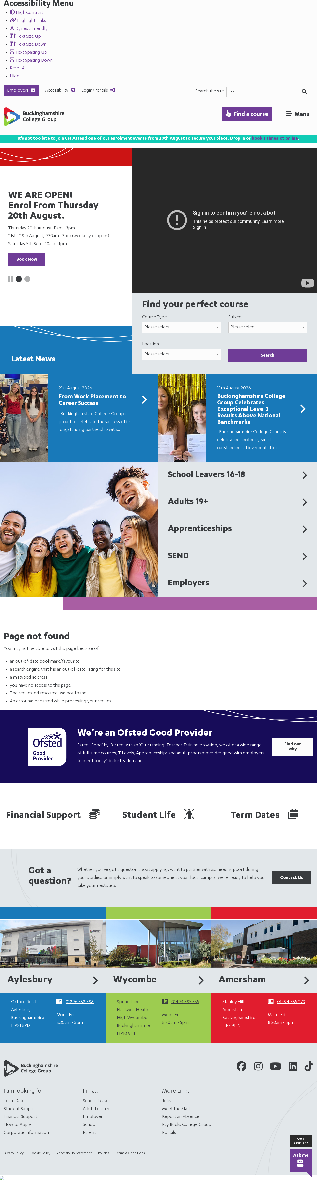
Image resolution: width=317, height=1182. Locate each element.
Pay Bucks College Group (186, 1124)
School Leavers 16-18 (206, 475)
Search (267, 355)
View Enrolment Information (45, 233)
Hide (14, 76)
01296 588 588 (80, 1002)
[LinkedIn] (293, 1068)
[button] (19, 279)
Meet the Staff (176, 1109)
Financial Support (44, 816)
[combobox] (262, 92)
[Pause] (10, 280)
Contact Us (291, 877)
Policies (103, 1153)
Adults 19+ (188, 502)
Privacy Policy (14, 1153)
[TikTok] (309, 1068)
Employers (17, 90)
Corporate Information (26, 1132)
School (90, 1124)
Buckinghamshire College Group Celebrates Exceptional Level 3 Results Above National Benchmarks (251, 410)
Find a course (251, 114)
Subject (235, 317)
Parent (89, 1132)
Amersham (242, 980)
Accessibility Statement (74, 1153)
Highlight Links (31, 20)
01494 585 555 (185, 1002)
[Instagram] (258, 1068)
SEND (178, 556)
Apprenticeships (200, 529)
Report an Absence (180, 1117)
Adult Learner (96, 1109)
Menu (302, 114)
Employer (93, 1117)
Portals (169, 1132)
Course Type (154, 317)
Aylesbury (30, 980)
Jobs (166, 1101)
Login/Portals (94, 90)
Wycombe (135, 980)
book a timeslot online (275, 138)
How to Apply (17, 1124)
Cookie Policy (40, 1153)
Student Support (20, 1109)
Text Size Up (28, 36)
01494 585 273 (291, 1002)
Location (150, 344)
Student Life (150, 816)
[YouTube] (275, 1068)
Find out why (292, 747)
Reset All (18, 68)
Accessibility (56, 90)
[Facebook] (241, 1068)
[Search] (305, 92)
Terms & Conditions (130, 1153)
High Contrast (29, 12)
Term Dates (256, 816)
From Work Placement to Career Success (92, 400)
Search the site (209, 91)
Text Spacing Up (30, 52)
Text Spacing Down (33, 60)
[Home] (34, 118)
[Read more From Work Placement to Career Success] (144, 402)
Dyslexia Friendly (31, 28)
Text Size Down (31, 44)
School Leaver (96, 1101)
